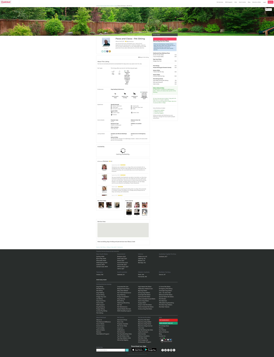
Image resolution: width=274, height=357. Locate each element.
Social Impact (100, 326)
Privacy (161, 328)
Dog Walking (100, 292)
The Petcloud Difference (103, 322)
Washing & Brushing (123, 302)
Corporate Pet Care (122, 286)
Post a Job (120, 322)
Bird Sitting (120, 300)
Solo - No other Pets (165, 292)
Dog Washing (121, 294)
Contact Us (162, 336)
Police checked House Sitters (146, 298)
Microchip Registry (122, 340)
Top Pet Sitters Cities (123, 336)
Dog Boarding (100, 307)
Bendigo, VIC (142, 262)
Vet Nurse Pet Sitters (144, 296)
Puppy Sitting (100, 309)
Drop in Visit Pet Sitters (145, 304)
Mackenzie (120, 247)
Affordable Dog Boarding (166, 302)
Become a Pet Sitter (144, 319)
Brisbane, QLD (121, 256)
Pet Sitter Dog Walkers (165, 304)
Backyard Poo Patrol (123, 288)
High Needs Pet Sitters (144, 286)
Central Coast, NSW (102, 266)
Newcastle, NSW (101, 260)
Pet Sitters (103, 247)
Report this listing (144, 57)
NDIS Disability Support (124, 311)
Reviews (98, 332)
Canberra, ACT (163, 256)
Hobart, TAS (99, 274)
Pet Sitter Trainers (164, 307)
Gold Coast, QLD (122, 258)
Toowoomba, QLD (122, 262)
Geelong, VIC (142, 258)
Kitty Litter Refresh (122, 290)
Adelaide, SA (121, 274)
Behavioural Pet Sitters (165, 294)
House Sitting (100, 294)
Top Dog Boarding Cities (124, 334)
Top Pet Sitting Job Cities (145, 330)
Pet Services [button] (220, 2)
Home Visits (99, 302)
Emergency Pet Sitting (165, 288)
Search (102, 5)
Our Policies (162, 330)
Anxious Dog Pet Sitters (145, 309)
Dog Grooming (100, 300)
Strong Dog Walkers (144, 292)
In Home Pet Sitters (164, 286)
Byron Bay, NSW (101, 258)
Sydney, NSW (100, 256)
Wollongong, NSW (101, 262)
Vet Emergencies (143, 340)
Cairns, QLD (120, 268)
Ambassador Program (144, 342)
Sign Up (271, 2)
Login (264, 2)
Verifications (121, 330)
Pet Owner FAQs (122, 326)
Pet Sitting (99, 290)
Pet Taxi (119, 304)
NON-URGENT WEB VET (166, 323)
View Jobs (141, 328)
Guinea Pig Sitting (101, 311)
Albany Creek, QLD (111, 247)
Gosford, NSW (100, 264)
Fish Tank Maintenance (124, 292)
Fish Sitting (99, 313)
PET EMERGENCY (164, 320)
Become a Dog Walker (144, 322)
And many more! (101, 279)
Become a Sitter (256, 2)
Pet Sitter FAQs (142, 338)
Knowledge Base (164, 326)
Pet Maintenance (122, 307)
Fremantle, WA (142, 276)
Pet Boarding (100, 288)
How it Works (100, 324)
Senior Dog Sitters (143, 300)
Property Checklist (122, 324)
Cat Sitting (99, 298)
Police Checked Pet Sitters (145, 307)
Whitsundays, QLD (122, 266)
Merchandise (142, 334)
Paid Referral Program (102, 334)
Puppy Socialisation (123, 296)
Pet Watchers (163, 300)
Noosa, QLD (120, 260)
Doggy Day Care (101, 296)
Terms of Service (164, 332)
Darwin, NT (162, 274)
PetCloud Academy (143, 336)
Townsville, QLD (122, 264)
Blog (249, 2)
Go (127, 350)
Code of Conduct (143, 332)
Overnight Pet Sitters (144, 294)
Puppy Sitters (142, 302)
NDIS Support (228, 2)
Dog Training (121, 298)
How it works (242, 2)
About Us (99, 319)
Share (269, 9)
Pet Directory (121, 332)
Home (97, 5)
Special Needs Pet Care (124, 309)
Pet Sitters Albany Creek (111, 5)
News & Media (100, 330)
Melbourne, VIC (142, 256)
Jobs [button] (235, 2)
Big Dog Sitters (142, 290)
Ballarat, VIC (141, 260)
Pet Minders (162, 298)
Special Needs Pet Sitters (166, 296)
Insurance (160, 111)
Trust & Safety (100, 328)
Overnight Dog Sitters (165, 290)
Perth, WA (141, 274)
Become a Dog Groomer (145, 326)
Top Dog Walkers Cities (124, 338)
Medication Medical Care (145, 288)
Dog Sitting (99, 286)
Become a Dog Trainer (144, 324)
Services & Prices (122, 319)
